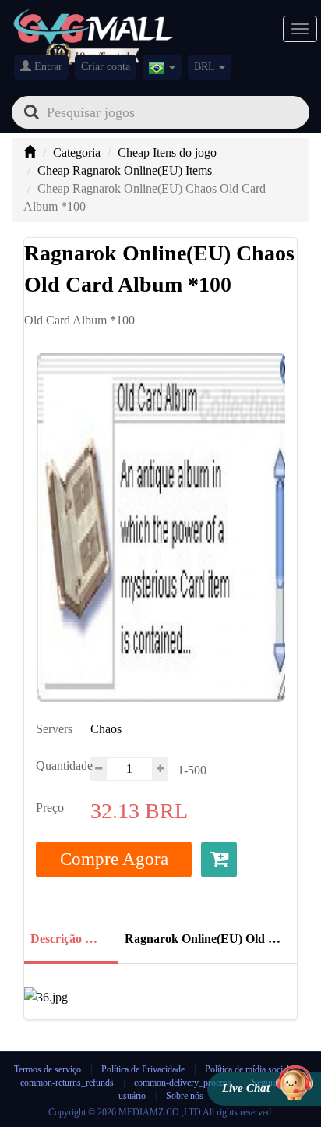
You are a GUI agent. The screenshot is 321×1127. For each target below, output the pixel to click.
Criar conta (105, 67)
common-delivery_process (182, 1082)
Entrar (46, 67)
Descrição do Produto (69, 938)
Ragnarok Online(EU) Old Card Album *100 (206, 938)
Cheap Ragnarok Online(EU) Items (124, 170)
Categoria (77, 152)
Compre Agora (114, 859)
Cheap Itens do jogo (167, 152)
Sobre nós (184, 1095)
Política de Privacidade (144, 1069)
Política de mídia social (247, 1069)
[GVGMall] (93, 23)
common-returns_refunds (67, 1082)
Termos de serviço (47, 1069)
